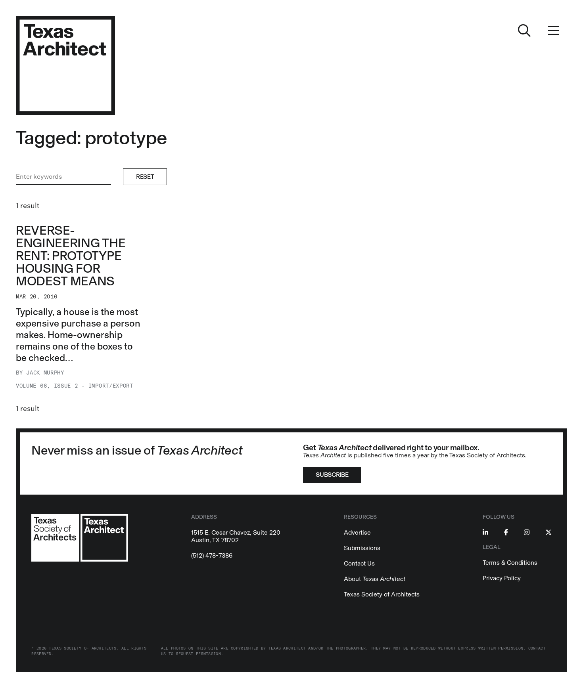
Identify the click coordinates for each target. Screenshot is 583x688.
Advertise (357, 532)
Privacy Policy (502, 578)
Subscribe (332, 474)
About (374, 579)
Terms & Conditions (510, 562)
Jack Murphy (45, 372)
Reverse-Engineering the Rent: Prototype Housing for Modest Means (70, 256)
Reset (145, 176)
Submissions (362, 548)
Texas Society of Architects (382, 594)
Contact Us (359, 563)
